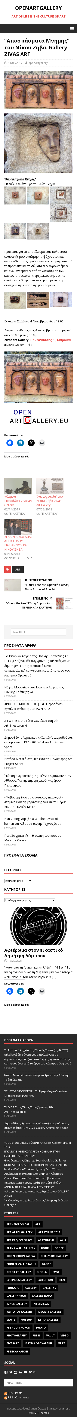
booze (59, 1248)
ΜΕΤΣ (61, 1343)
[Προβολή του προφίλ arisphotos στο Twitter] (11, 1372)
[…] (54, 977)
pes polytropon (18, 1327)
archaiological (18, 1224)
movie (10, 1319)
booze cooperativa (20, 1256)
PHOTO (41, 1327)
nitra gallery (48, 1319)
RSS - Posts (14, 1393)
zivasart (12, 1343)
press (36, 1335)
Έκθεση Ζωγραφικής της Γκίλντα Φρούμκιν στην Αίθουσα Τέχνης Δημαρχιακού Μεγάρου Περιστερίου (37, 780)
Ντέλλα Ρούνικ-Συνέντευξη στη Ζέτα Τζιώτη (32, 1169)
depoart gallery (18, 1272)
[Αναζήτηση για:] (38, 632)
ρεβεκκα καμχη (17, 1351)
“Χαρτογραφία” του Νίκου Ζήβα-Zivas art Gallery (49, 500)
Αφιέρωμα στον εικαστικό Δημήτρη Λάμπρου (33, 952)
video (65, 1335)
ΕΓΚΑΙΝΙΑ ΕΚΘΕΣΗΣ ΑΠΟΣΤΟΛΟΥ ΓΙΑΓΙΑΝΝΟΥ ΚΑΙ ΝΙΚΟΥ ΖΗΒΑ (18, 543)
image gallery (16, 1304)
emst (55, 1272)
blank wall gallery (20, 1248)
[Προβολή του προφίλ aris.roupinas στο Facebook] (6, 1372)
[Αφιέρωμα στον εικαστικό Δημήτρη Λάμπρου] (38, 943)
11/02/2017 (15, 63)
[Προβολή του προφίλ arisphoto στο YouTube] (25, 1372)
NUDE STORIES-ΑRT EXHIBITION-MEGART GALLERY (35, 1165)
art (18, 569)
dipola (42, 1272)
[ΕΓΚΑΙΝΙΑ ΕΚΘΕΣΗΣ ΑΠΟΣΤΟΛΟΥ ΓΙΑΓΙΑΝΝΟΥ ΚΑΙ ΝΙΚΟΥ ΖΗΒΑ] (18, 527)
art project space (19, 1240)
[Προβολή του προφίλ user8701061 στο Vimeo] (30, 1372)
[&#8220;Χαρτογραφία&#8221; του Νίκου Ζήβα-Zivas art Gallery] (50, 486)
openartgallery (38, 63)
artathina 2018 (49, 1232)
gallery (31, 1288)
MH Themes (41, 1413)
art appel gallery (19, 1232)
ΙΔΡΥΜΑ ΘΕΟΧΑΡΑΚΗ (38, 1343)
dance (46, 1264)
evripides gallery (19, 1280)
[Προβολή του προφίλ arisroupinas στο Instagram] (15, 1372)
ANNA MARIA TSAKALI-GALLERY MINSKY (29, 1187)
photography (16, 1335)
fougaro (12, 1288)
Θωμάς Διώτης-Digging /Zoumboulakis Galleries (35, 1160)
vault (50, 1335)
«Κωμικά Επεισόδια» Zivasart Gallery (18, 500)
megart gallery (49, 1312)
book (45, 1248)
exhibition (45, 1280)
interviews (41, 1304)
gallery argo (16, 1296)
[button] (71, 28)
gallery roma (42, 1296)
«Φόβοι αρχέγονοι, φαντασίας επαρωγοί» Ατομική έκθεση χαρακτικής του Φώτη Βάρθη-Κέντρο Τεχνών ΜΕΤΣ (36, 802)
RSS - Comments (18, 1397)
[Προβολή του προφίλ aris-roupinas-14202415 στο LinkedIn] (20, 1372)
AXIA (63, 1240)
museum (26, 1319)
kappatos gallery (19, 1312)
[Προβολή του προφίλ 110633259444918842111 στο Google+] (35, 1372)
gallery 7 (49, 1288)
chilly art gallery (54, 1256)
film (62, 1280)
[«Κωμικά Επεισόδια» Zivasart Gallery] (18, 486)
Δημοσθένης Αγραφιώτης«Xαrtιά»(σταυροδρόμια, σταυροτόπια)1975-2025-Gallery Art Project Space (38, 742)
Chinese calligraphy (21, 1264)
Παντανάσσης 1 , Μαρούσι (50, 340)
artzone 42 (46, 1240)
